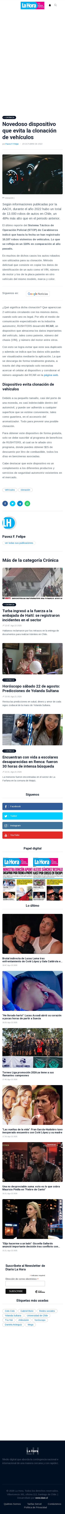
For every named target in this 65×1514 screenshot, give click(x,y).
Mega (30, 1324)
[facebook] (5, 503)
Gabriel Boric (27, 1311)
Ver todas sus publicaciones (19, 543)
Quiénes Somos (12, 1504)
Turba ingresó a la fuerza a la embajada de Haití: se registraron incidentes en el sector (31, 615)
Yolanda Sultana (13, 1315)
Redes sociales (47, 1311)
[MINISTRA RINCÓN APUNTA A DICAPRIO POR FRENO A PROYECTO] (19, 879)
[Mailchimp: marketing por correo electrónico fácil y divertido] (40, 1294)
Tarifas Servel (34, 1504)
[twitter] (12, 503)
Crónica (50, 560)
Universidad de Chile (37, 1315)
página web (51, 375)
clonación (25, 490)
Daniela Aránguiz (13, 1324)
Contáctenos (54, 1504)
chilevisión (23, 1320)
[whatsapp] (27, 503)
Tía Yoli (9, 1320)
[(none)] (9, 522)
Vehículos (10, 490)
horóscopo (40, 1320)
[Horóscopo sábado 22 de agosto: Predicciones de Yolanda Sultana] (32, 658)
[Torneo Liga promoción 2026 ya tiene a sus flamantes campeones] (32, 1048)
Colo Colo (10, 1311)
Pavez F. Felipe (12, 144)
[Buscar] (55, 5)
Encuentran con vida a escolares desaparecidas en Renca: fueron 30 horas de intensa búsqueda (30, 762)
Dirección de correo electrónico (22, 1278)
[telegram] (20, 503)
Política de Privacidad (35, 1507)
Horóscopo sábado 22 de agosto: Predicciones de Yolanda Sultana (31, 688)
